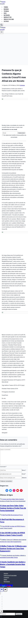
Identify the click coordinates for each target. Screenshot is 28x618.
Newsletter (7, 581)
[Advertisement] (14, 49)
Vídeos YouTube (7, 606)
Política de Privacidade (10, 575)
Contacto (6, 577)
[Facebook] (1, 586)
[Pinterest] (8, 586)
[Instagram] (5, 586)
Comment (3, 466)
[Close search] (1, 611)
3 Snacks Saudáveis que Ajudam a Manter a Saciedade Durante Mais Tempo (12, 564)
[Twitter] (3, 586)
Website (24, 477)
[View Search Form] (1, 25)
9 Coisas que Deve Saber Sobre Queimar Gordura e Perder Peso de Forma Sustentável (13, 508)
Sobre (5, 579)
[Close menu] (0, 593)
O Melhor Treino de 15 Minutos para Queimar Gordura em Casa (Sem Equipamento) (13, 548)
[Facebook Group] (12, 586)
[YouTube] (10, 586)
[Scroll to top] (2, 590)
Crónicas (22, 85)
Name (24, 470)
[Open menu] (1, 32)
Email (24, 474)
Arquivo (6, 573)
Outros (6, 21)
